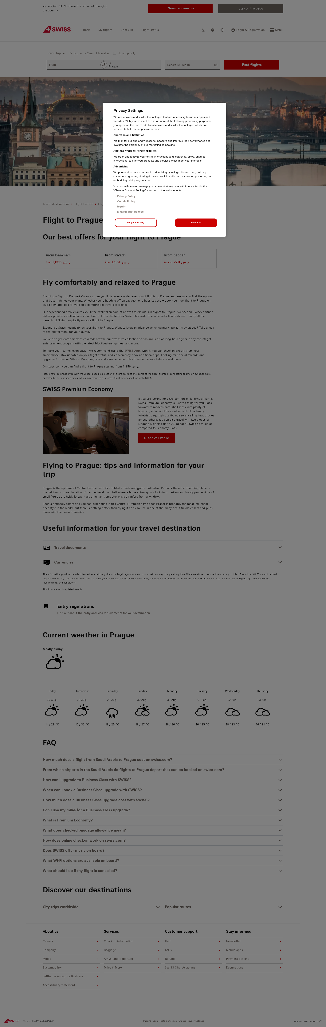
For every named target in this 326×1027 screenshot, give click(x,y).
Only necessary (135, 222)
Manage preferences (130, 211)
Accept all (196, 222)
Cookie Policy (126, 201)
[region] (164, 170)
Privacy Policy (126, 196)
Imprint (121, 206)
